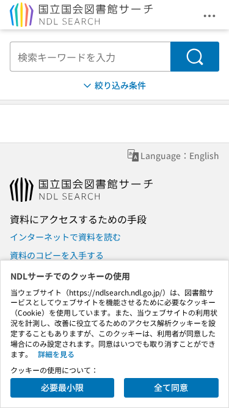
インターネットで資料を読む (65, 237)
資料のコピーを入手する (57, 255)
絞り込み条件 (120, 85)
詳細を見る (56, 354)
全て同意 (171, 387)
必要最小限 (62, 387)
